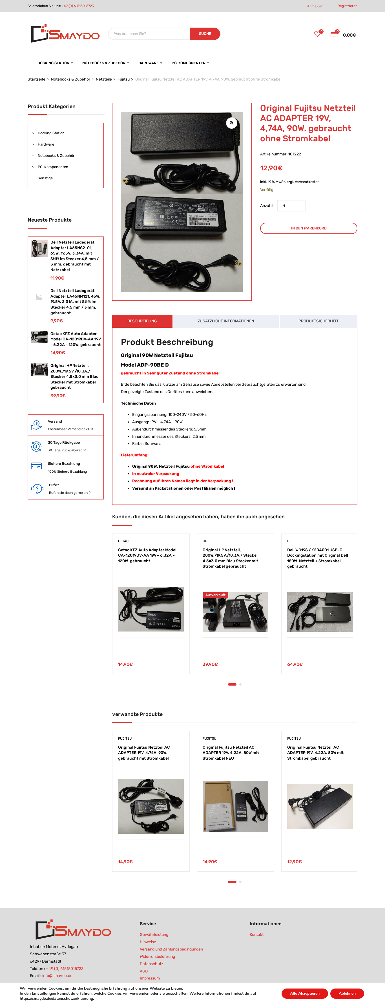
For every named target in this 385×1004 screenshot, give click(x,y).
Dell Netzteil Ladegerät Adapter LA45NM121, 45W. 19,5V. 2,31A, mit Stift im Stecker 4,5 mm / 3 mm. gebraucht (75, 301)
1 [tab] (232, 684)
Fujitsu (124, 79)
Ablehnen (347, 993)
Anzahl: (267, 205)
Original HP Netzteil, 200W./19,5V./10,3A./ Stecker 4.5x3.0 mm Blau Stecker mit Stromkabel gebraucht (74, 376)
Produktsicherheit (318, 321)
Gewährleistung (154, 934)
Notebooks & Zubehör (104, 63)
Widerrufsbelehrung (157, 956)
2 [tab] (240, 684)
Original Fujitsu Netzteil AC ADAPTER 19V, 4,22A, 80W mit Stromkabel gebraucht (315, 753)
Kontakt (257, 934)
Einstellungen (44, 993)
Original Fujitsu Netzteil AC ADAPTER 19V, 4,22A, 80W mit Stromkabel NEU (231, 753)
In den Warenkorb (309, 228)
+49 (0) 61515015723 (78, 6)
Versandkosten (307, 182)
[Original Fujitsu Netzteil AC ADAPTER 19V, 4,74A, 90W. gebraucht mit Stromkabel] (151, 806)
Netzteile (104, 79)
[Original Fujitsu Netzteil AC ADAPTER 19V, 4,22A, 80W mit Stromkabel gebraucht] (320, 806)
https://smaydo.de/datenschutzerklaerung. (57, 998)
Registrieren (347, 6)
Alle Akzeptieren (305, 993)
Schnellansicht (151, 623)
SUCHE (205, 34)
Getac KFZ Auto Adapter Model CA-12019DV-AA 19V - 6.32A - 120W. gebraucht (75, 339)
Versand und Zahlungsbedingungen (171, 949)
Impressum (150, 978)
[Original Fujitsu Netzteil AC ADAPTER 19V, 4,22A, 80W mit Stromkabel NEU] (235, 806)
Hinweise (148, 942)
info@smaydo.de (57, 975)
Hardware (149, 63)
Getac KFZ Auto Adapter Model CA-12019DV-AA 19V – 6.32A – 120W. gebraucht (147, 555)
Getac (123, 541)
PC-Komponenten (189, 63)
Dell (291, 541)
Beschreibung (142, 321)
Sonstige (45, 178)
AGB (144, 971)
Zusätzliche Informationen (226, 321)
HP (205, 541)
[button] (333, 35)
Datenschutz (151, 963)
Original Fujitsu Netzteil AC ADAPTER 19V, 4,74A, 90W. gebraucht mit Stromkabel (144, 753)
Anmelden (315, 6)
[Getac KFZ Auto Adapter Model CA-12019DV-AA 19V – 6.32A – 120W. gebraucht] (151, 609)
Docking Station (53, 63)
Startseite (36, 79)
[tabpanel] (150, 608)
